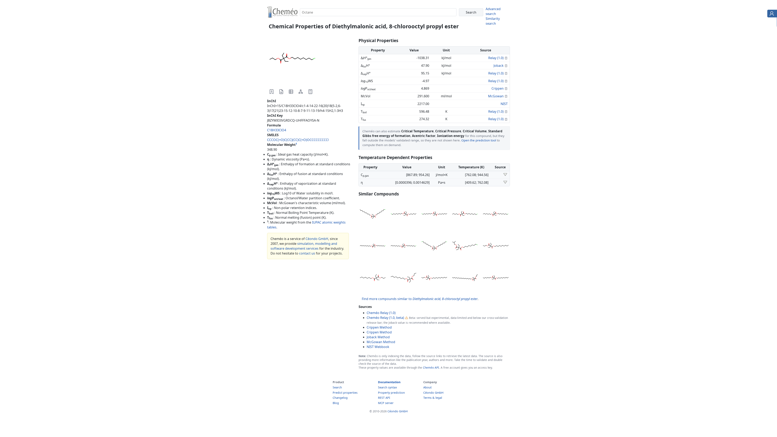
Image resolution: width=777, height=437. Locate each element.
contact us (307, 253)
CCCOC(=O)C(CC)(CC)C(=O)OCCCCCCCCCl (298, 140)
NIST (504, 104)
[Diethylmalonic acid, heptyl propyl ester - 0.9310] (373, 278)
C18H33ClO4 (276, 130)
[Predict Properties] (310, 91)
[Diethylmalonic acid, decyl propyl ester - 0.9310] (496, 246)
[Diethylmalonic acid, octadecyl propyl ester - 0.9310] (465, 278)
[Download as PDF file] (281, 91)
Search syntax (387, 387)
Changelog (340, 398)
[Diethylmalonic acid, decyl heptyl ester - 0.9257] (496, 278)
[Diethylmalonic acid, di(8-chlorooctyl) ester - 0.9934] (434, 246)
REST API (384, 398)
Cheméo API (431, 367)
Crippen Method (379, 327)
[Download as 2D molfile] (300, 91)
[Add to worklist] (271, 91)
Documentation (389, 382)
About (427, 387)
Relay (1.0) (496, 58)
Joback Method (378, 337)
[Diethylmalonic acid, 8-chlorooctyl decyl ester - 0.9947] (373, 214)
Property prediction (391, 393)
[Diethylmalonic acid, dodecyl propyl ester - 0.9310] (434, 278)
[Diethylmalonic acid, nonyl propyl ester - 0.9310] (403, 278)
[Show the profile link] (771, 14)
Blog (336, 403)
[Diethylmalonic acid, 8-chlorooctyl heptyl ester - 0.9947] (496, 214)
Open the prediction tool (478, 140)
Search (337, 387)
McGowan (496, 96)
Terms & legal (432, 398)
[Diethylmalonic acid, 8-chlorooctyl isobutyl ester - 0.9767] (465, 246)
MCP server (386, 403)
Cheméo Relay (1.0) (381, 313)
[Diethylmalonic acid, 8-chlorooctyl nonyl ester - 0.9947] (403, 246)
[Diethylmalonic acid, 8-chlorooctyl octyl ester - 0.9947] (434, 214)
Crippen (497, 88)
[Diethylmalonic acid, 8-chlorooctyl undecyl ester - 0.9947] (373, 246)
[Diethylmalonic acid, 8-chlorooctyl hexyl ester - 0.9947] (403, 214)
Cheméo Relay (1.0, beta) (385, 317)
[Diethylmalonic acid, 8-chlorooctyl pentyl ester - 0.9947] (465, 214)
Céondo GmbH (317, 239)
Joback (499, 65)
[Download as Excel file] (291, 91)
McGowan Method (381, 342)
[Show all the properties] (505, 175)
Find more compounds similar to (420, 299)
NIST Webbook (378, 347)
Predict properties (345, 393)
